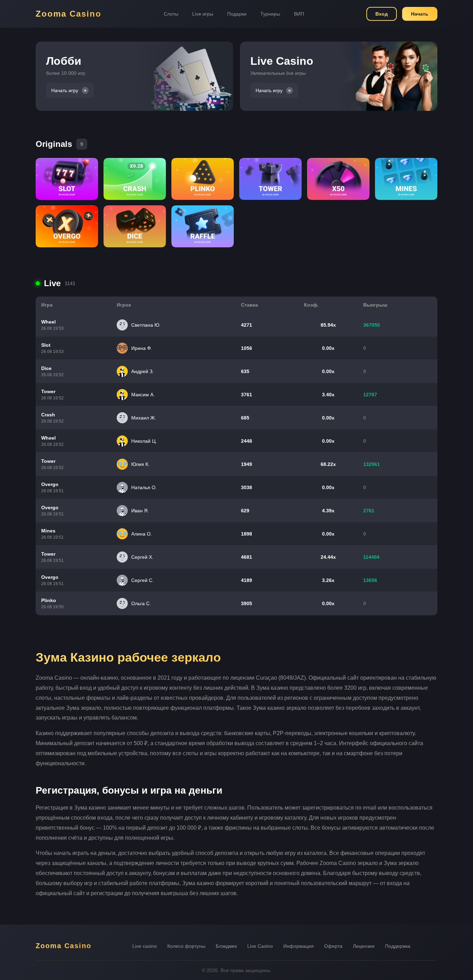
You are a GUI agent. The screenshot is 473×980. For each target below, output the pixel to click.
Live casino (144, 946)
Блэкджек (226, 946)
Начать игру (64, 90)
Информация (298, 946)
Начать (419, 14)
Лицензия (364, 946)
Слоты (171, 14)
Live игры (202, 14)
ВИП (299, 14)
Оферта (333, 946)
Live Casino (260, 946)
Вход (381, 14)
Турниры (270, 14)
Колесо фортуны (186, 946)
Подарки (237, 14)
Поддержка (397, 946)
